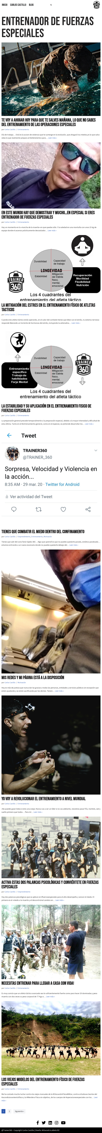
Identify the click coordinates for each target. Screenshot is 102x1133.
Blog (31, 5)
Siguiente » (19, 1111)
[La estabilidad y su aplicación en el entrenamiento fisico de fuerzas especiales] (51, 365)
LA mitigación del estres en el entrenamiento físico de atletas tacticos (48, 308)
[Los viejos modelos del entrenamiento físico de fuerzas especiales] (51, 1038)
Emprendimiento (24, 536)
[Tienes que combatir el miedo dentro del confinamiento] (51, 478)
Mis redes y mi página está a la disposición (32, 677)
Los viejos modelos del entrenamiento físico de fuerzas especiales (43, 1082)
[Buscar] (51, 5)
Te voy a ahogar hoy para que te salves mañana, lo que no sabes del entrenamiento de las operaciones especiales (48, 122)
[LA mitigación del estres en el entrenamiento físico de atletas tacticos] (51, 268)
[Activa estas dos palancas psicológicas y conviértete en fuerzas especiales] (51, 847)
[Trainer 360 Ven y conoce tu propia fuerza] (97, 5)
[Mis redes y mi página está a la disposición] (51, 611)
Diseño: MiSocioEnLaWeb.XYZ (47, 1130)
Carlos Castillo (18, 5)
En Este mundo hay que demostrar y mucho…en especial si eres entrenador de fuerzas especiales (48, 215)
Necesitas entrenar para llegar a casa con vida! (37, 983)
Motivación (48, 536)
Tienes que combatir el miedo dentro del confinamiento (42, 532)
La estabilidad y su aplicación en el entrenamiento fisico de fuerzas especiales (46, 408)
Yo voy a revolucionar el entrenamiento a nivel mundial (43, 799)
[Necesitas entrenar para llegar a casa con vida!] (51, 942)
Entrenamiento (23, 129)
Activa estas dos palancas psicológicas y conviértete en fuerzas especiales (50, 885)
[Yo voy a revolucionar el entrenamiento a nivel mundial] (51, 745)
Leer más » (52, 138)
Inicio (4, 5)
